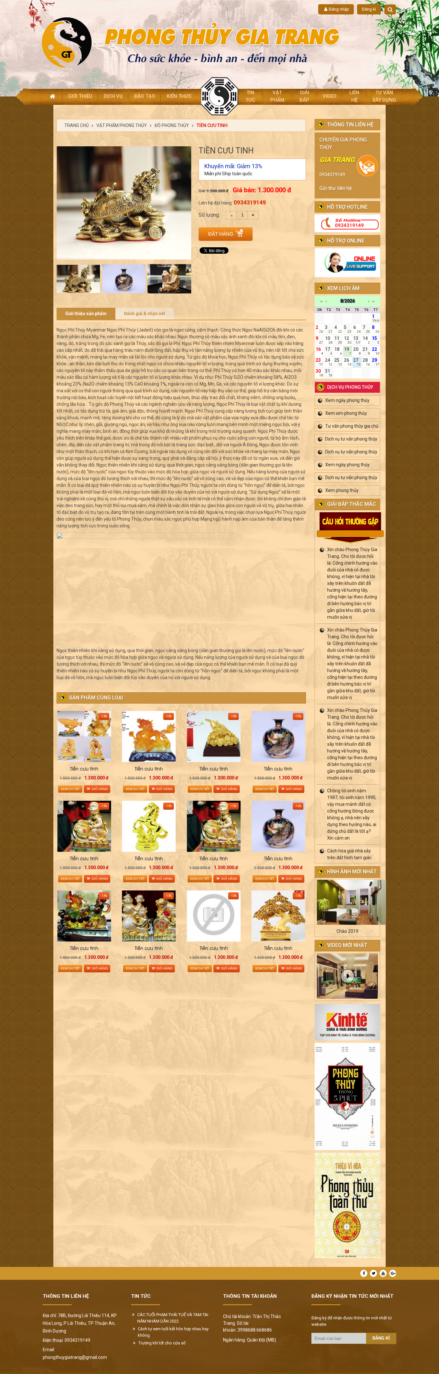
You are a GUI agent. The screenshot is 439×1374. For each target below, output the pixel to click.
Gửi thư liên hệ (335, 188)
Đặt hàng (220, 234)
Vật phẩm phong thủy (121, 125)
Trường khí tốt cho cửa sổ (162, 1343)
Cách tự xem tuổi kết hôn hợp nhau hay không (173, 1332)
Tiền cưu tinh (212, 125)
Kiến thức (179, 96)
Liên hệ (354, 96)
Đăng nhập (339, 9)
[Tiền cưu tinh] (84, 736)
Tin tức (250, 96)
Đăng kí (369, 9)
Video (329, 96)
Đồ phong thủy (172, 125)
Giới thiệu (80, 96)
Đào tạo (144, 96)
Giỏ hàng (100, 789)
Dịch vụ (113, 96)
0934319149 (332, 174)
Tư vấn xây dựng (384, 96)
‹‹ (321, 301)
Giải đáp (304, 96)
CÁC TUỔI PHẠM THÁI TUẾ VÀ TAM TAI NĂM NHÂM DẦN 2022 (172, 1318)
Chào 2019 (347, 931)
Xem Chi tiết (70, 789)
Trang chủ (76, 125)
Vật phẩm (277, 96)
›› (373, 301)
